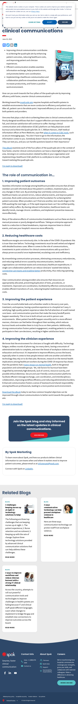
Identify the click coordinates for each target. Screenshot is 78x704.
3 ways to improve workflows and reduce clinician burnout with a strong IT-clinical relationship (13, 579)
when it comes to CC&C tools (56, 132)
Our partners (42, 696)
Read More (10, 557)
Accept (49, 22)
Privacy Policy (35, 11)
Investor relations (32, 696)
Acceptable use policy (21, 696)
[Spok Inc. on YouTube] (15, 673)
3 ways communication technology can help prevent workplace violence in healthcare (53, 511)
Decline (65, 22)
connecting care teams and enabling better (21, 270)
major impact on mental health (37, 364)
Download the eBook (11, 392)
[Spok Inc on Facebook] (4, 673)
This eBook (7, 147)
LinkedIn (29, 468)
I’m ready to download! (12, 166)
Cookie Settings (34, 22)
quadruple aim (26, 102)
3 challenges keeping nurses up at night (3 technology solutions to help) (13, 510)
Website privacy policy (8, 696)
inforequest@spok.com (48, 463)
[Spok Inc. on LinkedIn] (9, 673)
